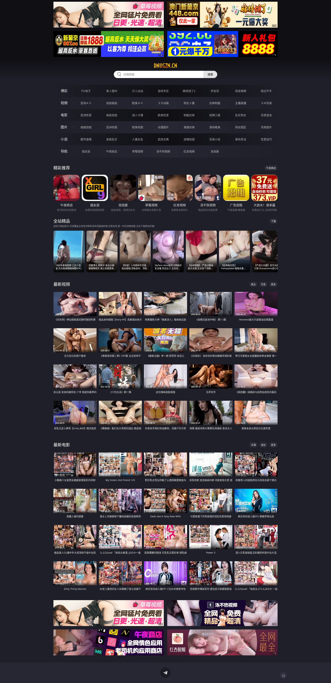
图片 (64, 127)
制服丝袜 (189, 115)
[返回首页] (283, 675)
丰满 (253, 444)
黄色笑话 (240, 139)
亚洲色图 (111, 127)
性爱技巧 (266, 139)
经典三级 (214, 115)
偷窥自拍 (86, 127)
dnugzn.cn (165, 65)
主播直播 (240, 103)
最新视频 (61, 284)
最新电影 (61, 445)
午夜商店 (111, 151)
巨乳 (263, 284)
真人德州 (111, 91)
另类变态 (266, 115)
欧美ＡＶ (137, 103)
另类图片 (266, 127)
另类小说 (214, 139)
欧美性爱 (163, 115)
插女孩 (86, 151)
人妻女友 (137, 139)
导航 (64, 151)
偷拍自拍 (111, 115)
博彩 (64, 91)
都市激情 (86, 139)
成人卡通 (137, 115)
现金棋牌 (240, 91)
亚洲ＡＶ (86, 103)
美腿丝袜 (189, 127)
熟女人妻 (189, 103)
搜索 (210, 74)
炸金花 (215, 91)
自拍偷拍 (111, 103)
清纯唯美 (214, 127)
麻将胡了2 (189, 91)
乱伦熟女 (240, 115)
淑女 (263, 444)
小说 (64, 139)
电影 (64, 115)
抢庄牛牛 (266, 91)
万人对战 (137, 91)
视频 (64, 103)
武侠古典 (163, 139)
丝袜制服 (214, 103)
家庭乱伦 (111, 139)
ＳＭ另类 (266, 103)
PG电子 (86, 91)
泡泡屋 (215, 151)
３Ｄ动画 (163, 103)
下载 (273, 221)
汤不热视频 (163, 151)
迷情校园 (189, 139)
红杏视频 (189, 151)
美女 (253, 284)
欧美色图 (137, 127)
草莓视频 (137, 151)
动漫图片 (163, 127)
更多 (273, 284)
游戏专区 (163, 91)
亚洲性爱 (86, 115)
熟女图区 (240, 127)
